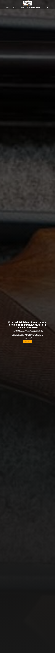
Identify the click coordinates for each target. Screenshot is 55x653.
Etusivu (7, 7)
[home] (27, 3)
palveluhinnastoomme (25, 337)
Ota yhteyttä (27, 341)
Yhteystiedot (46, 7)
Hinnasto (22, 7)
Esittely (14, 7)
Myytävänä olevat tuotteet (33, 7)
